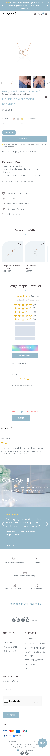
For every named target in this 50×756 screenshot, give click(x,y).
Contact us (30, 638)
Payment (29, 656)
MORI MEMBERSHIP (10, 651)
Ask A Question (25, 355)
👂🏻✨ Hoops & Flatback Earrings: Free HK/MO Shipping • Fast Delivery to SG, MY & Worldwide (25, 5)
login (21, 412)
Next (48, 83)
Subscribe (10, 715)
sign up (7, 146)
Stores (6, 638)
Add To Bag (24, 138)
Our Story (7, 643)
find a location (9, 500)
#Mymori (34, 620)
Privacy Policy (30, 747)
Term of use (17, 747)
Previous (2, 83)
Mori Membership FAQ (35, 644)
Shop (12, 91)
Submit (21, 418)
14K (15, 123)
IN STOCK (9, 132)
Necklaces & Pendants (28, 91)
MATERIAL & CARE (10, 647)
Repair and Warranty (34, 660)
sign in (43, 144)
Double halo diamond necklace (16, 94)
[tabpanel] (25, 526)
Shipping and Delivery (35, 648)
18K (22, 123)
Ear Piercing (30, 664)
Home (4, 91)
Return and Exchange (35, 652)
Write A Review (25, 347)
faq (27, 668)
